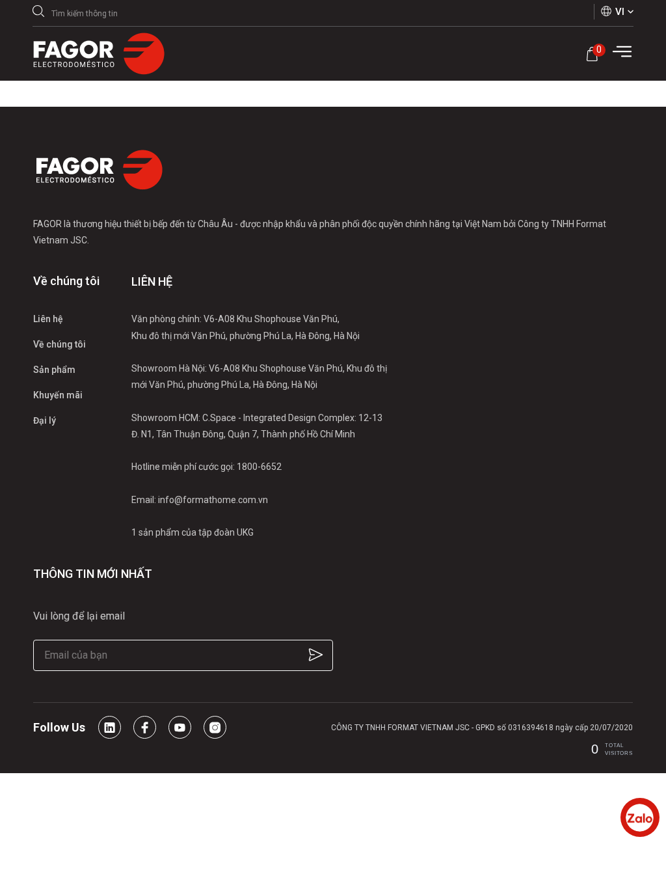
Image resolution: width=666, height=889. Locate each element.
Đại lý (44, 420)
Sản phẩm (54, 369)
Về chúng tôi (59, 344)
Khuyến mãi (58, 395)
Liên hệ (48, 319)
